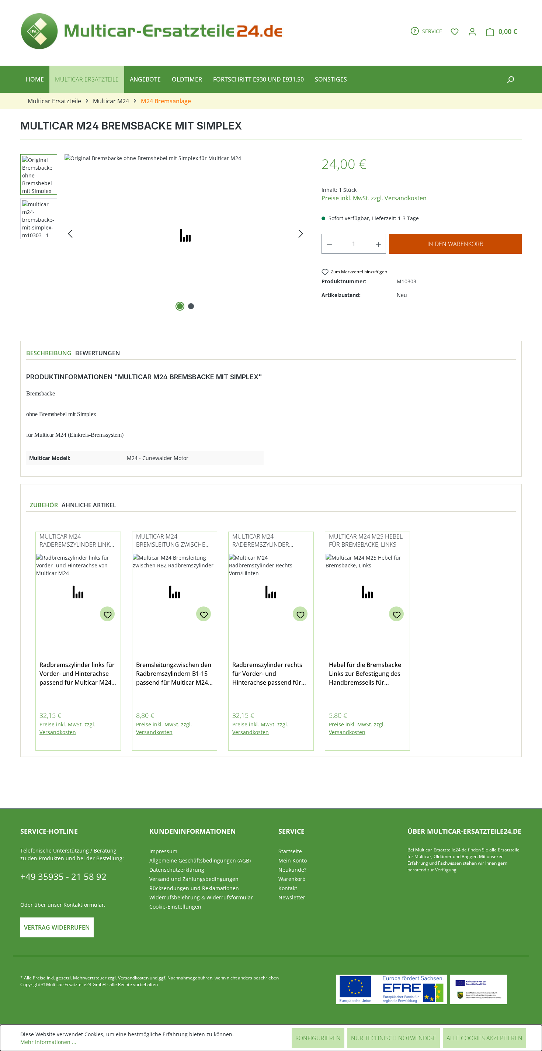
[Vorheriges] (70, 234)
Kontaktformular (83, 904)
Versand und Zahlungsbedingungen (194, 878)
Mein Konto (292, 860)
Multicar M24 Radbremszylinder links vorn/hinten (76, 541)
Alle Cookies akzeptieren (484, 1038)
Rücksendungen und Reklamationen (194, 888)
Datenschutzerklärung (176, 869)
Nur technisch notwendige (393, 1038)
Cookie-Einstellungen (175, 906)
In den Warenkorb (455, 244)
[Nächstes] (300, 234)
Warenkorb (292, 878)
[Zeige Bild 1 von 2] (180, 306)
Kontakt (287, 888)
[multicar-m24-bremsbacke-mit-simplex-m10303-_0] (185, 233)
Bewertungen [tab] (97, 353)
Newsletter (291, 897)
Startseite (290, 851)
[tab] (49, 353)
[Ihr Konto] (472, 31)
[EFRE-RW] (478, 989)
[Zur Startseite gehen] (154, 30)
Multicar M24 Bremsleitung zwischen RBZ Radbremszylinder (173, 541)
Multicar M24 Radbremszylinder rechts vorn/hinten (263, 541)
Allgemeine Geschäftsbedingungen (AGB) (200, 860)
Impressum (163, 851)
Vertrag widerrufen (57, 927)
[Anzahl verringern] (329, 244)
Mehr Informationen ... (48, 1041)
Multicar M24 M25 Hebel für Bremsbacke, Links (366, 540)
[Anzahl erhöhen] (378, 244)
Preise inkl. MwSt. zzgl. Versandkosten (374, 198)
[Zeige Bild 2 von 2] (191, 306)
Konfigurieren (318, 1038)
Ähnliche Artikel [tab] (89, 505)
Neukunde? (292, 869)
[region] (163, 233)
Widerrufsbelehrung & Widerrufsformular (201, 897)
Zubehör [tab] (44, 505)
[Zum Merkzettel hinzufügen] (107, 613)
